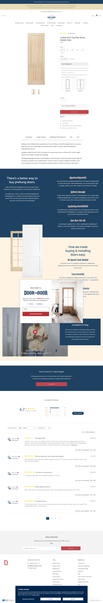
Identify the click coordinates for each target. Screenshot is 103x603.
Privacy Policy (36, 595)
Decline (73, 599)
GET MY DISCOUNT (36, 314)
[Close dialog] (80, 282)
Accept (51, 599)
